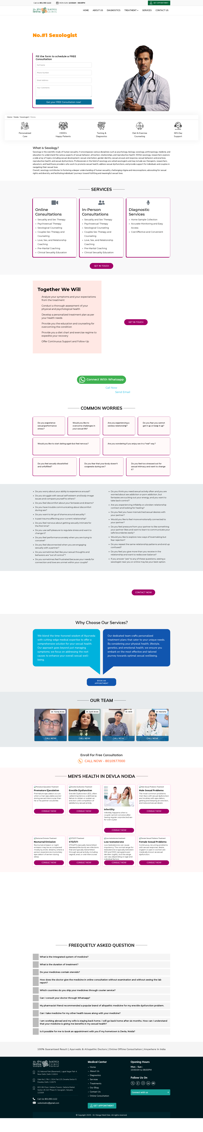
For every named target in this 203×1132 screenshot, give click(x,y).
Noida (16, 117)
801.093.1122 (51, 1099)
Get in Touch (101, 266)
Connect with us (140, 1092)
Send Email (122, 392)
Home (86, 10)
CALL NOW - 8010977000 (105, 761)
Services (147, 10)
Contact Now (143, 592)
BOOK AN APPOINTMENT (101, 682)
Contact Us (162, 10)
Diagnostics (113, 10)
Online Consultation (99, 1095)
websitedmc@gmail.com (48, 1103)
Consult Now (49, 811)
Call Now (111, 387)
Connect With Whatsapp (105, 379)
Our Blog (94, 1087)
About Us (98, 10)
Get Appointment (103, 1105)
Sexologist (24, 117)
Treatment (130, 10)
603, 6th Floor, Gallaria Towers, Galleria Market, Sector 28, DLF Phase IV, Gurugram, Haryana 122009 (56, 1090)
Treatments (95, 1083)
